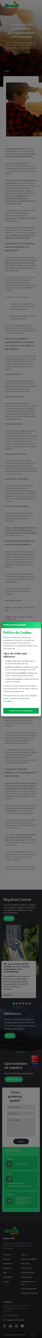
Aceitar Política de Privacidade (21, 711)
